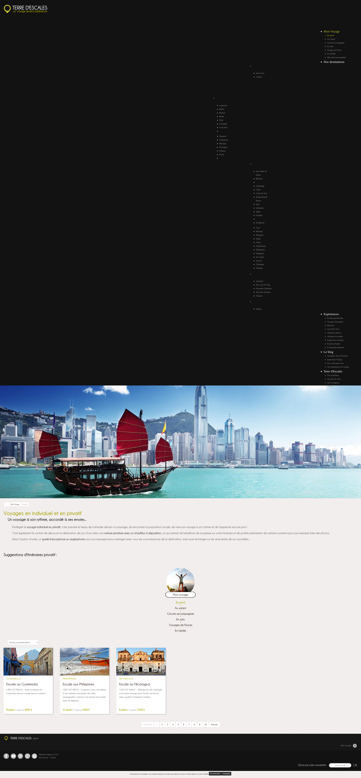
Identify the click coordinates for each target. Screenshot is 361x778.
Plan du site (43, 758)
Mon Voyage (15, 504)
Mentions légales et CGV (49, 754)
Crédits (53, 758)
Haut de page (346, 745)
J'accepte (226, 773)
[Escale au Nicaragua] (141, 661)
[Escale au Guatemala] (28, 661)
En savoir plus (215, 774)
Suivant (214, 724)
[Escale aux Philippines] (84, 661)
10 (205, 724)
